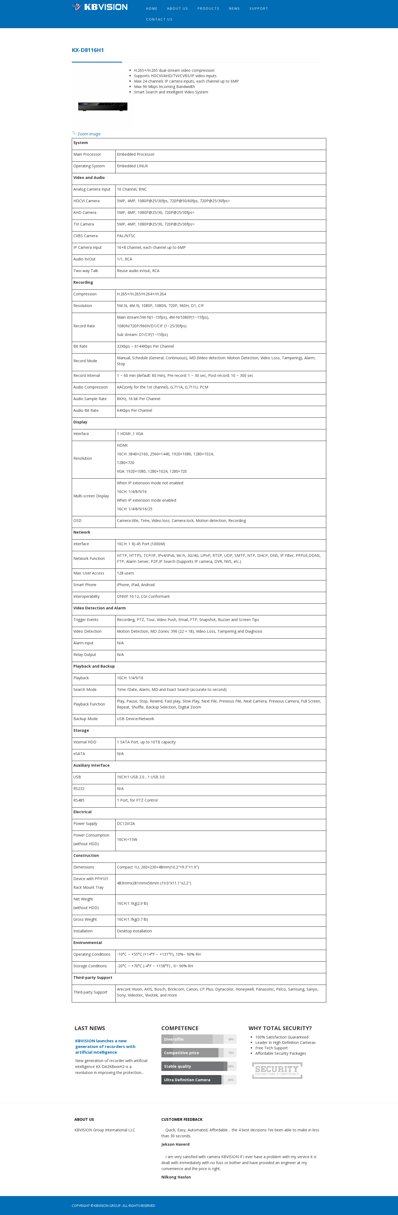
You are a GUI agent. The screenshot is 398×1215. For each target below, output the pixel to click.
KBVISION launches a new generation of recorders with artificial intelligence (105, 1046)
